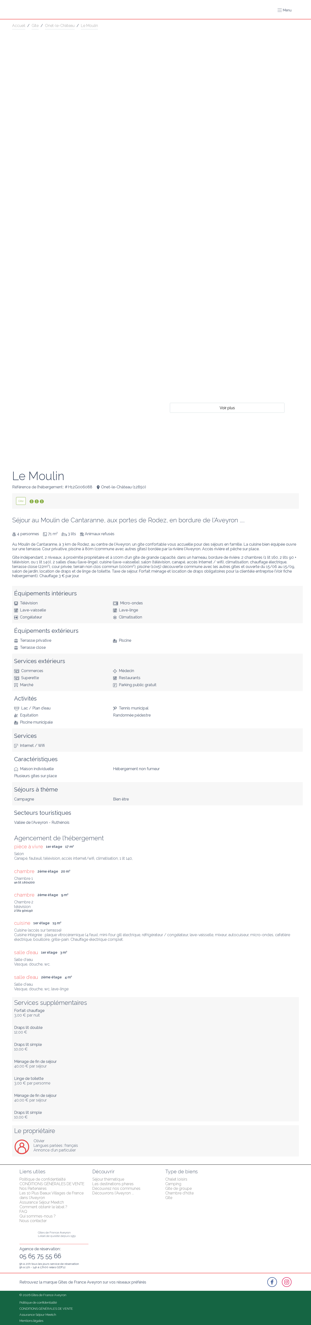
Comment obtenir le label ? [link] (43, 1207)
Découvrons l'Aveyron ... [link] (113, 1193)
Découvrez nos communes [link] (116, 1188)
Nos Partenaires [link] (33, 1188)
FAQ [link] (23, 1211)
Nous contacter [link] (33, 1220)
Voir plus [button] (227, 407)
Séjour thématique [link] (108, 1179)
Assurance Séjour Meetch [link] (41, 1202)
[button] (284, 10)
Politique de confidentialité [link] (42, 1179)
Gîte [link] (35, 25)
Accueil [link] (18, 25)
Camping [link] (173, 1184)
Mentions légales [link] (31, 1321)
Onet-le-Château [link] (60, 25)
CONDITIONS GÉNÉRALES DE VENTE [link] (51, 1184)
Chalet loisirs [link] (176, 1179)
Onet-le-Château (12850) (123, 487)
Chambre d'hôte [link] (179, 1193)
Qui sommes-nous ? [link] (37, 1216)
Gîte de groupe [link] (178, 1188)
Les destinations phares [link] (113, 1184)
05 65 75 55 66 (40, 1256)
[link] (21, 501)
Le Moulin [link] (89, 25)
